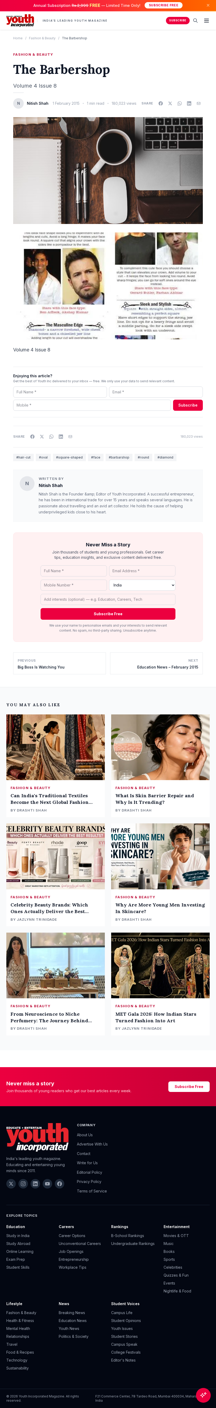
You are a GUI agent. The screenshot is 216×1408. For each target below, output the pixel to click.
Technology (16, 1360)
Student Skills (18, 1267)
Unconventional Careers (80, 1243)
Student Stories (124, 1336)
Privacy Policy (89, 1181)
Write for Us (87, 1163)
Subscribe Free (163, 5)
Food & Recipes (20, 1352)
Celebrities (173, 1267)
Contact (83, 1153)
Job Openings (71, 1251)
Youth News (69, 1328)
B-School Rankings (127, 1235)
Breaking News (72, 1312)
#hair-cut (23, 457)
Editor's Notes (123, 1360)
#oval (43, 457)
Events (169, 1283)
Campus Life (121, 1312)
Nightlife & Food (177, 1291)
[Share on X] (170, 103)
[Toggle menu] (206, 20)
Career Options (72, 1235)
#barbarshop (119, 457)
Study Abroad (18, 1243)
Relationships (17, 1336)
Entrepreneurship (74, 1259)
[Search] (195, 20)
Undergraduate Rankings (133, 1243)
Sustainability (17, 1368)
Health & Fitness (20, 1320)
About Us (85, 1135)
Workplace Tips (72, 1267)
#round (143, 457)
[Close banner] (208, 5)
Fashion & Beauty (42, 38)
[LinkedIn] (35, 1184)
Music (169, 1243)
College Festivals (126, 1352)
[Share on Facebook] (160, 103)
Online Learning (19, 1251)
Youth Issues (122, 1328)
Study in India (18, 1235)
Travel (11, 1344)
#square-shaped (69, 457)
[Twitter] (11, 1184)
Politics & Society (74, 1336)
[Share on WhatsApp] (179, 103)
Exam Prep (15, 1259)
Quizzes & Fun (176, 1275)
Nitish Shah (51, 485)
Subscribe (177, 20)
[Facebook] (59, 1184)
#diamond (165, 457)
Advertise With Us (92, 1144)
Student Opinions (126, 1320)
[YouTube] (47, 1184)
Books (169, 1251)
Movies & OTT (176, 1235)
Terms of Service (92, 1191)
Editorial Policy (89, 1172)
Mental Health (18, 1328)
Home (18, 38)
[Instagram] (23, 1184)
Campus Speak (124, 1344)
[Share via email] (198, 103)
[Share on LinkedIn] (189, 103)
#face (95, 457)
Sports (169, 1259)
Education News (73, 1320)
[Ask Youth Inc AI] (203, 1395)
